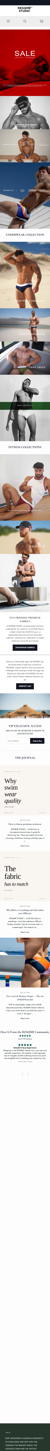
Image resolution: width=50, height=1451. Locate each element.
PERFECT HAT (25, 686)
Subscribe (37, 741)
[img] (25, 1035)
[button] (23, 1074)
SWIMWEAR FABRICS (25, 647)
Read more (25, 845)
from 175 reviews (25, 1038)
